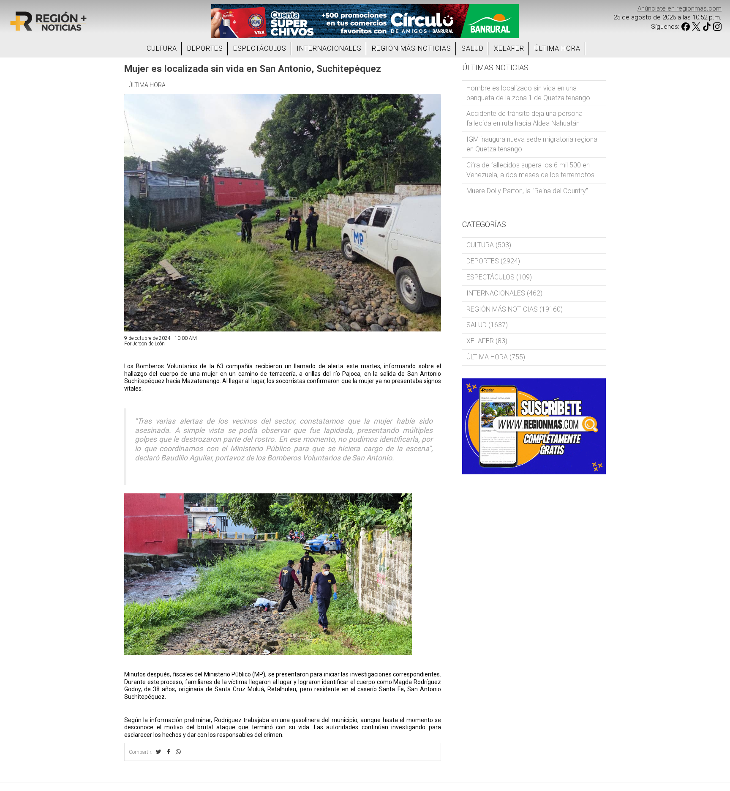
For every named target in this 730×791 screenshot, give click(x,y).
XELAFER (509, 48)
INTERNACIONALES (329, 48)
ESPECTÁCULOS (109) (499, 277)
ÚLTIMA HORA (557, 48)
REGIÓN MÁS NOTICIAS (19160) (514, 309)
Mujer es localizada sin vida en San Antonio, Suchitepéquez (252, 68)
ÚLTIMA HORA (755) (495, 357)
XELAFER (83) (486, 341)
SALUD (472, 48)
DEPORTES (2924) (493, 261)
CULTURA (162, 48)
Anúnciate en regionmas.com (679, 8)
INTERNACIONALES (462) (504, 293)
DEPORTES (205, 48)
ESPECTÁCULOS (259, 48)
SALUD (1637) (487, 325)
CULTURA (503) (488, 245)
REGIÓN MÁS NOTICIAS (411, 48)
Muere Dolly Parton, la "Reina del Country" (527, 191)
